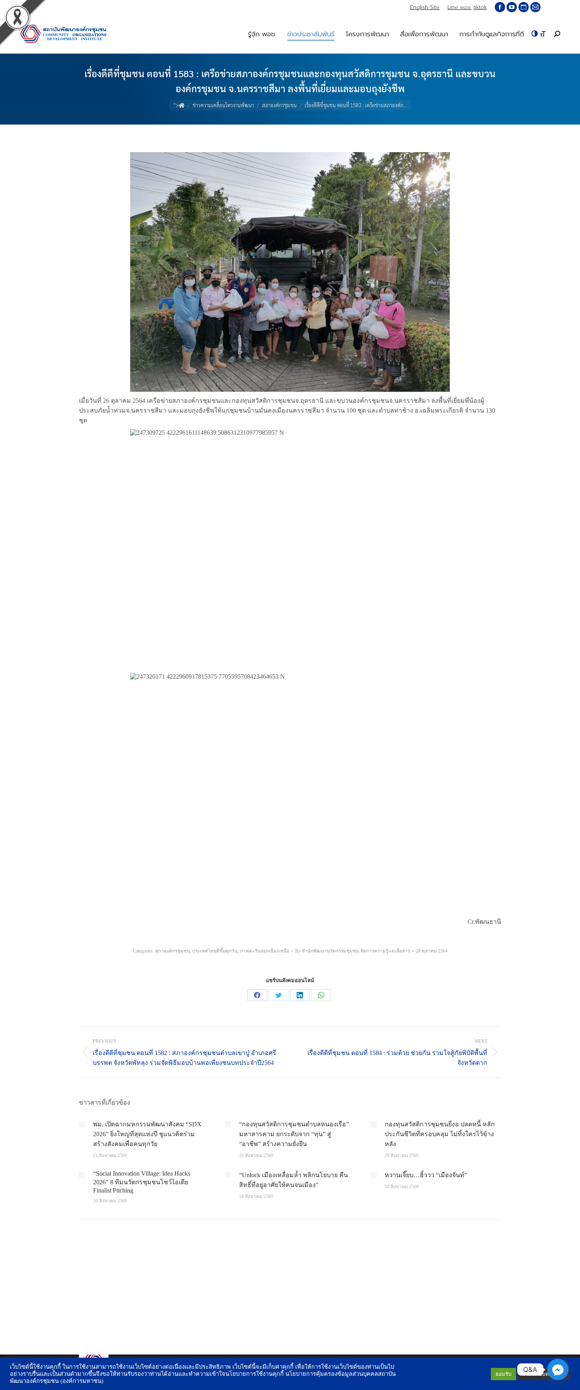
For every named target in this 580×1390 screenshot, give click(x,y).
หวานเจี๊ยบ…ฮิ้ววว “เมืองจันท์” (426, 1175)
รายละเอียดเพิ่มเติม (544, 1374)
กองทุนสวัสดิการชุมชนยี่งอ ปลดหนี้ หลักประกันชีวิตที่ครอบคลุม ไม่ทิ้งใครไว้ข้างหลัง (440, 1134)
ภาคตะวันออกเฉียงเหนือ (264, 951)
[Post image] (82, 1124)
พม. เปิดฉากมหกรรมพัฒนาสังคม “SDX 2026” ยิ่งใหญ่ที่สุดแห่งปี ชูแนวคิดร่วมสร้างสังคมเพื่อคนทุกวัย (147, 1134)
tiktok (480, 7)
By (352, 951)
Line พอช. (459, 7)
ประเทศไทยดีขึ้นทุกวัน (215, 951)
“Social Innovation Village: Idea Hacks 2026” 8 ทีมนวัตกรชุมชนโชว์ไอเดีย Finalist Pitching (141, 1182)
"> (176, 105)
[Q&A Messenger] (558, 1369)
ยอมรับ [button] (503, 1374)
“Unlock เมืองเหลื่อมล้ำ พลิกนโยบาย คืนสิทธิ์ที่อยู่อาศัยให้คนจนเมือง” (293, 1180)
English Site (425, 7)
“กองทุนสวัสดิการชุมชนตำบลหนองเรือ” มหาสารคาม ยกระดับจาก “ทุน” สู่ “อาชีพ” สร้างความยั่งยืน (294, 1134)
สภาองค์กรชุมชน (172, 951)
